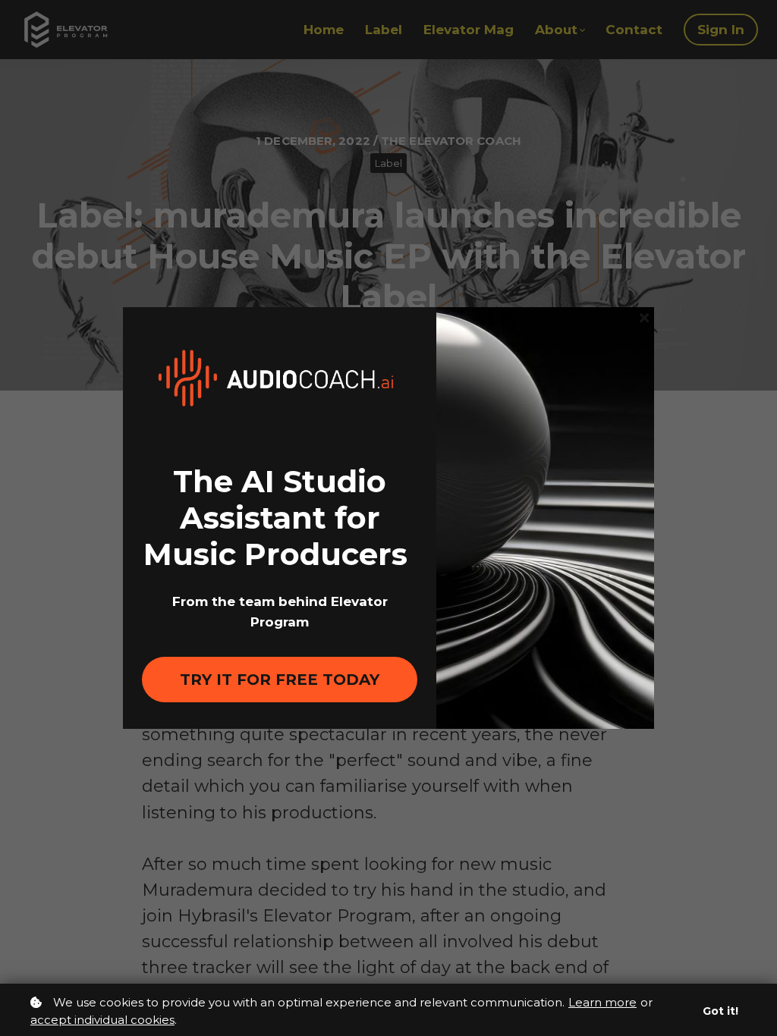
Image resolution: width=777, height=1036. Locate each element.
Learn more (602, 1002)
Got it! (720, 1011)
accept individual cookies (102, 1019)
